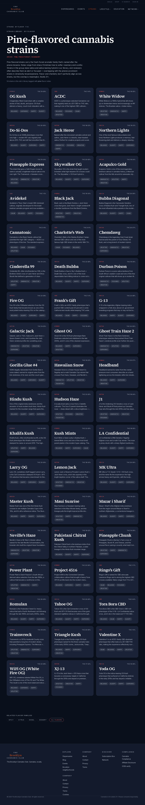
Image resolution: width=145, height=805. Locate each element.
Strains (92, 9)
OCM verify (126, 766)
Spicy (11, 720)
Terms (84, 767)
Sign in (135, 2)
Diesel (31, 720)
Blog (64, 760)
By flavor (19, 27)
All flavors (56, 720)
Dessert (42, 720)
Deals (109, 2)
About (84, 756)
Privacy (85, 763)
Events (81, 9)
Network (133, 9)
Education (119, 9)
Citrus (21, 720)
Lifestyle (105, 9)
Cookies (66, 794)
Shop (117, 2)
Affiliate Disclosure (129, 763)
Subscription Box (108, 756)
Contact (85, 760)
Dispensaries (67, 9)
